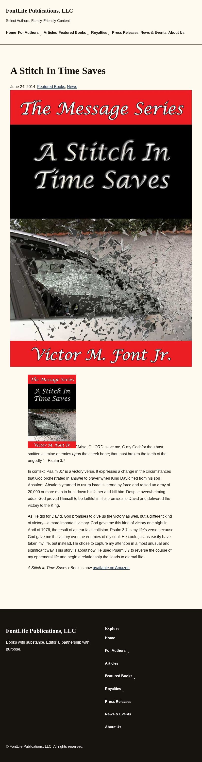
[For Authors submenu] (40, 34)
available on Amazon (111, 567)
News (72, 86)
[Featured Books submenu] (88, 34)
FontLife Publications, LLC (39, 11)
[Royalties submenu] (109, 34)
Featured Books (51, 86)
